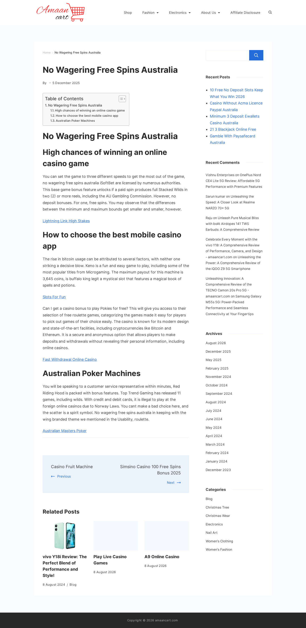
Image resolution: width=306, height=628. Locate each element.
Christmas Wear (218, 516)
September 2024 (219, 394)
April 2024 (214, 436)
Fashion (148, 12)
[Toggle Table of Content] (120, 98)
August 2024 (216, 402)
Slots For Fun (54, 297)
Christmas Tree (217, 507)
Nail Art (212, 533)
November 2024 (218, 377)
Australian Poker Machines (75, 121)
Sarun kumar (215, 196)
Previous (64, 476)
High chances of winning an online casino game (90, 110)
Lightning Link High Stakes (66, 221)
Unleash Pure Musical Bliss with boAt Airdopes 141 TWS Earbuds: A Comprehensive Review (232, 224)
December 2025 (218, 351)
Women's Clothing (219, 541)
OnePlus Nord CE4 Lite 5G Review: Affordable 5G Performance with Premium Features (234, 181)
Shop (128, 12)
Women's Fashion (219, 550)
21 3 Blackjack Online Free (233, 129)
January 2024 (216, 461)
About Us (208, 12)
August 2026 (216, 343)
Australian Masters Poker (65, 431)
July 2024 (213, 411)
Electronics (178, 12)
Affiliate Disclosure (245, 12)
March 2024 (215, 444)
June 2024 (214, 419)
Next (170, 482)
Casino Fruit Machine (72, 466)
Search (256, 55)
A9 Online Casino (161, 556)
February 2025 (217, 368)
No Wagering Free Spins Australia (75, 105)
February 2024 (217, 453)
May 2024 (213, 428)
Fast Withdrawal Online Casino (70, 359)
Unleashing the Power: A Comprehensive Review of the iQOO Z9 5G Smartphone (233, 263)
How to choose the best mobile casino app (87, 116)
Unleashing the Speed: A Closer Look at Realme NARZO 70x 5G (230, 202)
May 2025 (213, 360)
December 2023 (218, 470)
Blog (73, 585)
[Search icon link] (269, 12)
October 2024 (217, 385)
